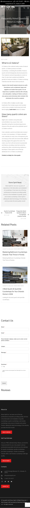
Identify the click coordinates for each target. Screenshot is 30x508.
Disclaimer (4, 364)
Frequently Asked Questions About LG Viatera (15, 20)
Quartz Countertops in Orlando (11, 276)
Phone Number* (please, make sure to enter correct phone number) (14, 339)
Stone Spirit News (18, 249)
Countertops (5, 55)
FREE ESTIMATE (6, 460)
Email (3, 333)
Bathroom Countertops (9, 239)
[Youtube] (11, 481)
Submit (4, 383)
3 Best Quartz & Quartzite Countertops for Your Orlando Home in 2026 (13, 291)
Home (15, 25)
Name (3, 327)
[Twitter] (5, 481)
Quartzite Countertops (9, 282)
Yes (4, 366)
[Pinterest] (8, 481)
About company (7, 432)
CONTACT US (5, 486)
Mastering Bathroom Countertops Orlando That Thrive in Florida (15, 253)
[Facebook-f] (2, 481)
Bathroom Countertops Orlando (11, 242)
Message (4, 352)
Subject (3, 346)
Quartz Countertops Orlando (11, 279)
